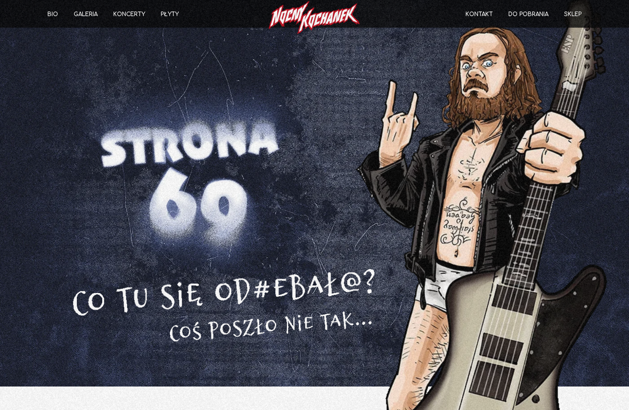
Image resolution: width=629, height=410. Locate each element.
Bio (52, 14)
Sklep (573, 14)
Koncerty (129, 14)
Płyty (170, 14)
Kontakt (479, 14)
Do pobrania (528, 14)
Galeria (86, 14)
